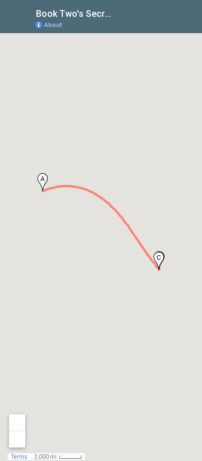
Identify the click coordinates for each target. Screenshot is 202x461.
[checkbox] (120, 12)
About (53, 25)
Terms (19, 457)
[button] (42, 182)
